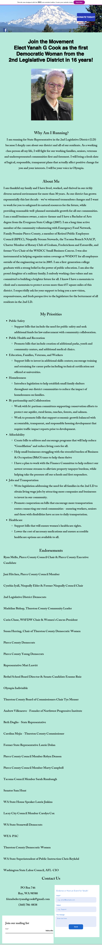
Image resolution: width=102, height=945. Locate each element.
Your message (60, 914)
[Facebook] (5, 30)
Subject (58, 905)
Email (6, 928)
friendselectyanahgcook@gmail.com (28, 899)
